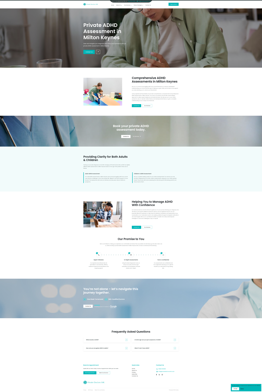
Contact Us (148, 5)
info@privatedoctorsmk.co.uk (144, 1)
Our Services (127, 5)
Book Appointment (90, 372)
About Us (118, 5)
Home (112, 5)
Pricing (133, 372)
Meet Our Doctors (103, 372)
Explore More (173, 4)
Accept (235, 388)
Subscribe (134, 374)
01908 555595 (133, 1)
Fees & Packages (138, 5)
